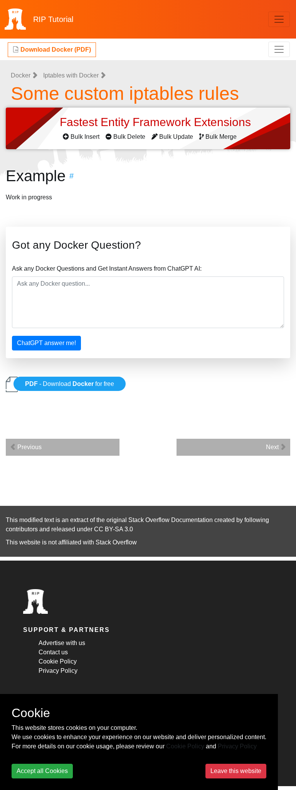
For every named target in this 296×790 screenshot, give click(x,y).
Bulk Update (176, 136)
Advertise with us (62, 643)
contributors (22, 529)
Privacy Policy (58, 670)
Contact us (53, 652)
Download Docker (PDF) (55, 49)
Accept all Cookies (42, 771)
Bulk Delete (129, 136)
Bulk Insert (85, 136)
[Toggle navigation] (279, 19)
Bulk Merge (221, 136)
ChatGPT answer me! (46, 343)
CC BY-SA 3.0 (113, 529)
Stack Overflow (116, 542)
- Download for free (69, 384)
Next (273, 447)
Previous (29, 447)
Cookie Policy (58, 661)
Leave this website (235, 771)
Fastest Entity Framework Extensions (157, 122)
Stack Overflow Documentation (170, 520)
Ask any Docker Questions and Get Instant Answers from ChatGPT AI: (107, 268)
